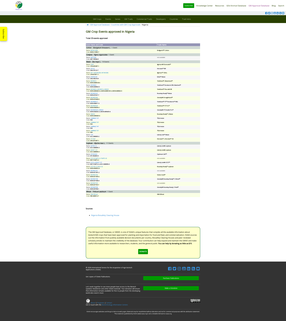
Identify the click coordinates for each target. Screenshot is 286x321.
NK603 (93, 114)
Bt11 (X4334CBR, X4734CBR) (99, 73)
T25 (92, 135)
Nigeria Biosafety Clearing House (105, 215)
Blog (274, 5)
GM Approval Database (259, 5)
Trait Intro (186, 19)
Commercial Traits (144, 19)
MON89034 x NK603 (97, 110)
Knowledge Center (204, 5)
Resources (219, 5)
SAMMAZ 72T (95, 118)
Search (281, 5)
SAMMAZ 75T (95, 130)
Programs (100, 303)
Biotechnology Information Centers (115, 305)
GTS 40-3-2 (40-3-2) (97, 166)
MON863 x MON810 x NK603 (100, 89)
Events (108, 19)
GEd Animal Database (236, 5)
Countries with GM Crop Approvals (125, 24)
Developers (161, 19)
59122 (93, 68)
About (93, 303)
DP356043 (94, 154)
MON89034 (94, 106)
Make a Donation (171, 288)
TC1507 (93, 139)
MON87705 (94, 175)
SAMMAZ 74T (95, 126)
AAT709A (93, 57)
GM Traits (128, 19)
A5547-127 (94, 150)
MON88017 (94, 101)
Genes (117, 19)
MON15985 (94, 50)
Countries (174, 19)
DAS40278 (94, 77)
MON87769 (94, 183)
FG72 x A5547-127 (96, 162)
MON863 (93, 85)
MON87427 (94, 93)
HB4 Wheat (94, 194)
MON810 (93, 81)
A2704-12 (94, 146)
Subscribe (189, 5)
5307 (92, 64)
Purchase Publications (171, 278)
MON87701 (94, 171)
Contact (109, 303)
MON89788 (94, 187)
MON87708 (94, 179)
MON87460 (94, 97)
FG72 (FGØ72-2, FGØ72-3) (99, 158)
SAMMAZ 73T (95, 122)
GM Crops (97, 19)
